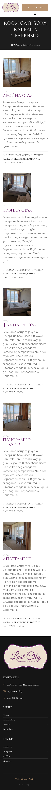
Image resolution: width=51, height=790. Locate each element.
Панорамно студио (17, 442)
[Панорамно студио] (17, 417)
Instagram (7, 751)
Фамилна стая (20, 325)
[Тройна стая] (17, 187)
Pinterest (7, 760)
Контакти (8, 729)
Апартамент (17, 558)
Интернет (37, 155)
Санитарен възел (13, 162)
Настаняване (9, 719)
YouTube (7, 756)
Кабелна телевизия (14, 158)
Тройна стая (17, 210)
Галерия (6, 724)
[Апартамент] (17, 536)
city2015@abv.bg (14, 691)
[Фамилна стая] (17, 302)
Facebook (7, 746)
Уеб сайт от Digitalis (25, 779)
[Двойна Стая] (17, 72)
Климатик (33, 158)
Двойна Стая (18, 95)
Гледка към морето (18, 155)
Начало (16, 45)
